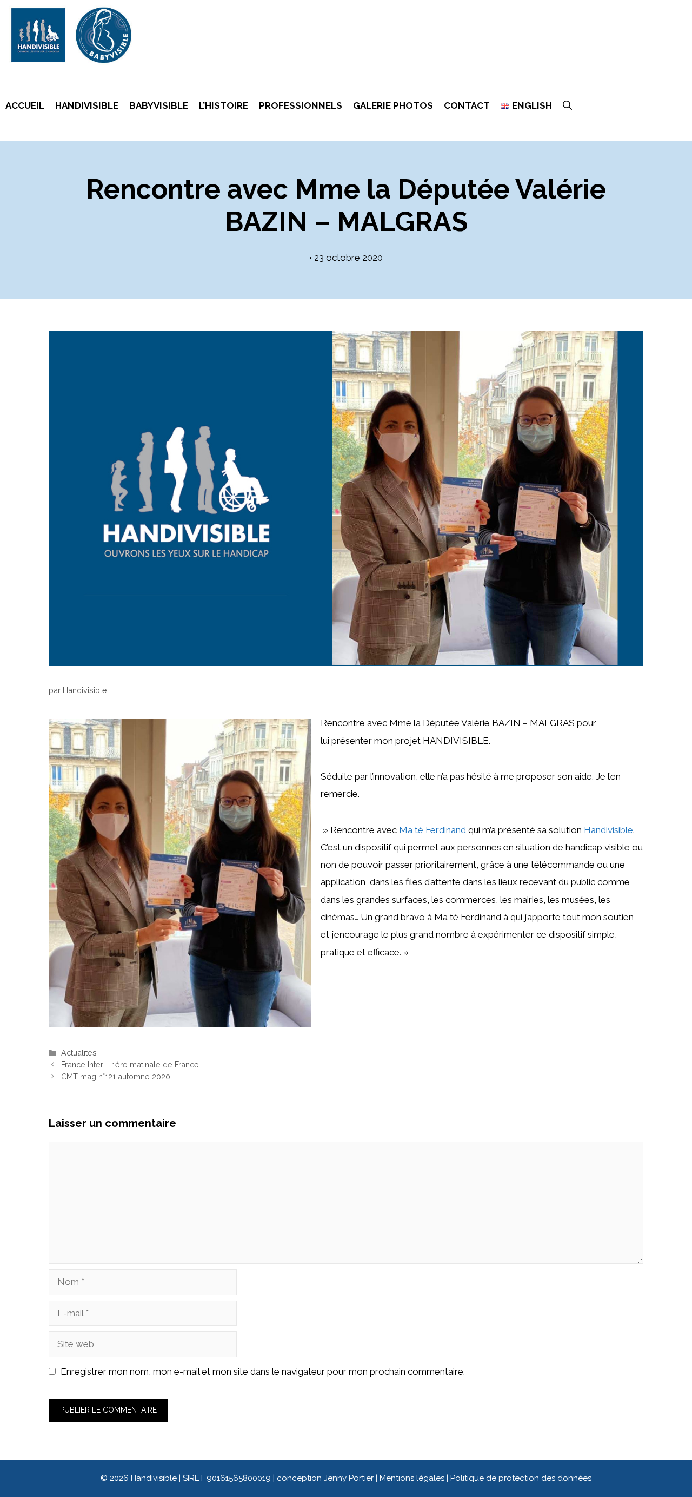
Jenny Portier (349, 1478)
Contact (467, 105)
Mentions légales (413, 1478)
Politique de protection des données (520, 1478)
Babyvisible (158, 105)
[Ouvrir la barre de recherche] (567, 105)
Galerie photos (393, 105)
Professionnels (300, 105)
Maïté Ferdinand (432, 830)
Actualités (79, 1052)
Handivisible (86, 105)
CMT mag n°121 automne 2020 (115, 1076)
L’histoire (223, 105)
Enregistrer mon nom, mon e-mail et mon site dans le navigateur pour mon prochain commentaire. (263, 1371)
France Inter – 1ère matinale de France (130, 1064)
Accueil (24, 105)
